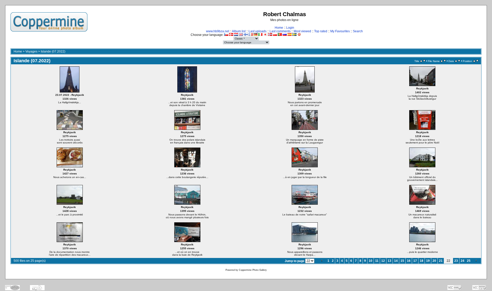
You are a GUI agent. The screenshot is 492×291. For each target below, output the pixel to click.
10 (370, 261)
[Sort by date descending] (459, 61)
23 (456, 261)
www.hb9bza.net (217, 31)
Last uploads (257, 31)
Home (279, 27)
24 (462, 261)
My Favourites (340, 31)
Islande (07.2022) (53, 51)
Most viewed (302, 31)
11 (376, 261)
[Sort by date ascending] (456, 61)
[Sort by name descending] (445, 61)
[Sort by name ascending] (441, 61)
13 (389, 261)
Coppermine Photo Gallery (253, 270)
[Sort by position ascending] (474, 61)
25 (468, 261)
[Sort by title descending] (424, 61)
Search (358, 31)
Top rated (320, 31)
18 (421, 261)
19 (428, 261)
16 (409, 261)
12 (383, 261)
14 (396, 261)
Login (290, 27)
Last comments (280, 31)
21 (441, 261)
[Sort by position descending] (477, 61)
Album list (238, 31)
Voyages (31, 51)
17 (415, 261)
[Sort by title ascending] (421, 61)
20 (434, 261)
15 (402, 261)
